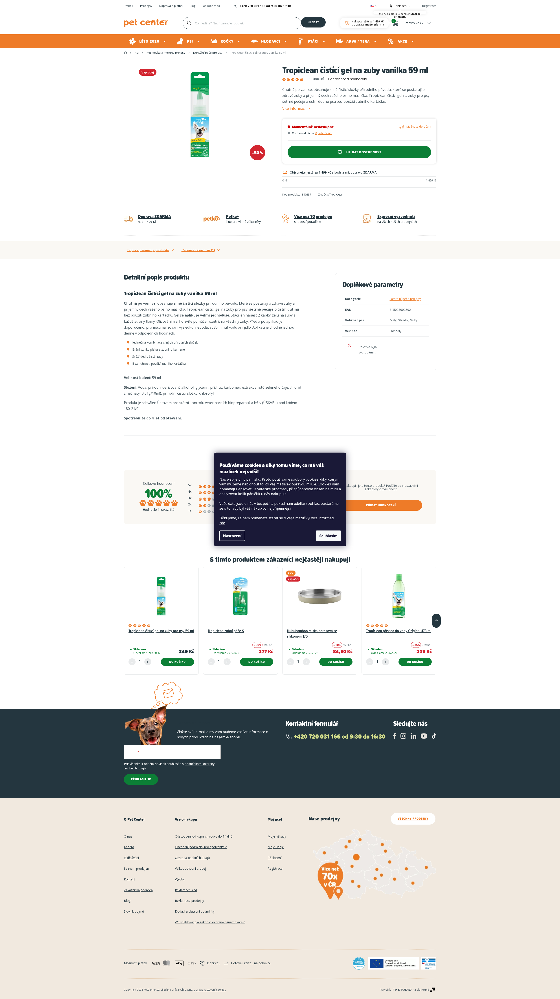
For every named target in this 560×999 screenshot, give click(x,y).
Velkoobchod (211, 6)
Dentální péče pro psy (405, 299)
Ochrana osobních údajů (192, 858)
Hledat (313, 22)
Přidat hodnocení (381, 505)
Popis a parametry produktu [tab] (148, 250)
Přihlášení (274, 858)
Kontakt (129, 879)
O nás (128, 836)
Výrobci (180, 879)
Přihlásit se (141, 779)
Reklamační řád (186, 890)
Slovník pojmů (134, 911)
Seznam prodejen (136, 869)
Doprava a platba (171, 6)
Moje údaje (276, 847)
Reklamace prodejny (189, 901)
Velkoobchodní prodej (190, 869)
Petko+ (128, 6)
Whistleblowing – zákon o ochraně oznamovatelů (210, 922)
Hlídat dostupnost (363, 152)
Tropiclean (336, 194)
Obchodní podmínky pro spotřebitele (201, 847)
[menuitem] (148, 41)
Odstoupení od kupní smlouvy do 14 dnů (204, 836)
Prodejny (146, 6)
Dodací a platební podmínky (195, 911)
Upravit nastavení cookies (210, 990)
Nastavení (232, 535)
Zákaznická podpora (138, 890)
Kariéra (129, 847)
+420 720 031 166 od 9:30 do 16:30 (265, 6)
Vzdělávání (131, 858)
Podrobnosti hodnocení (347, 79)
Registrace (429, 6)
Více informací (293, 108)
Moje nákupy (277, 836)
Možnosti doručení (418, 126)
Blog (192, 6)
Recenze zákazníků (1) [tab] (198, 250)
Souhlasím (328, 535)
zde (222, 522)
